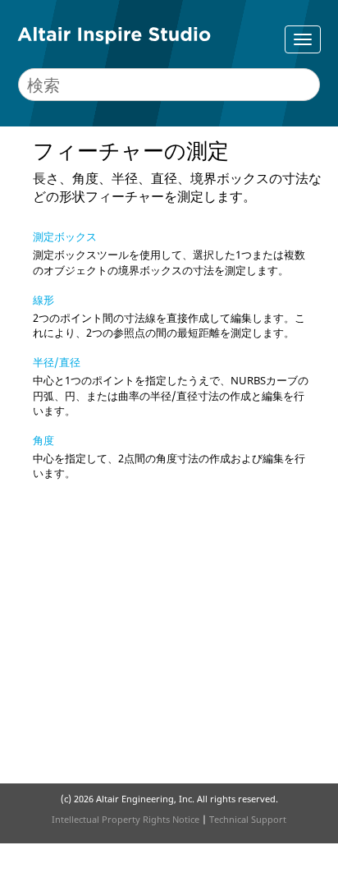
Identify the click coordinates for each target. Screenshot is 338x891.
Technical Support (247, 819)
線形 (43, 299)
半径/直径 (56, 362)
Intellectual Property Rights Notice (125, 819)
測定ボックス (65, 236)
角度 (43, 440)
